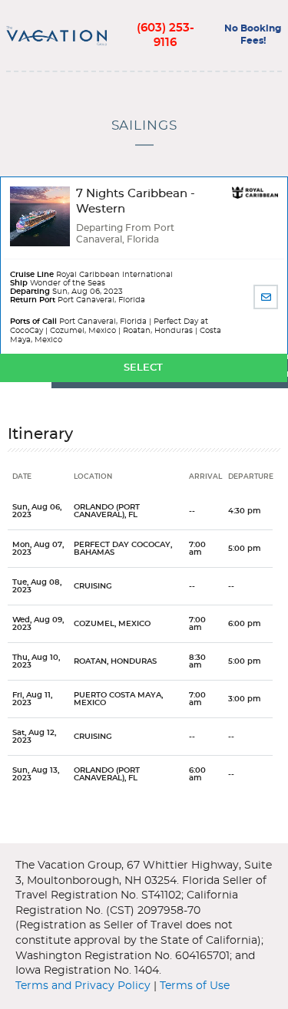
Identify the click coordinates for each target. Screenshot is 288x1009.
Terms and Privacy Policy (83, 986)
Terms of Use (195, 986)
